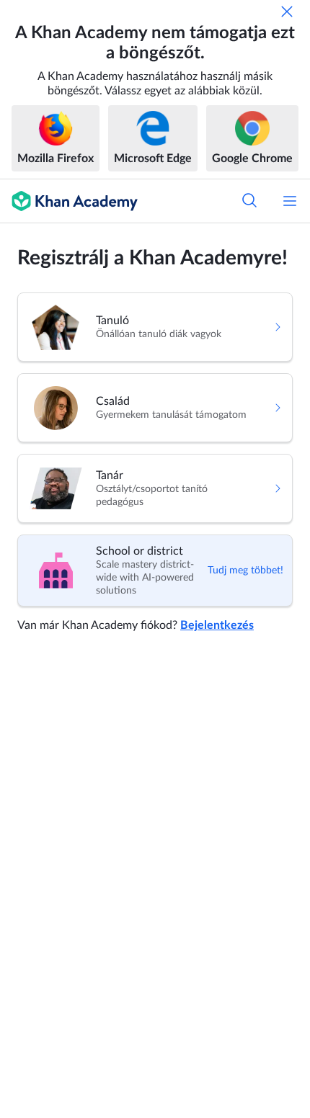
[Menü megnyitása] (289, 201)
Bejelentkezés (217, 625)
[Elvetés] (286, 11)
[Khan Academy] (69, 201)
